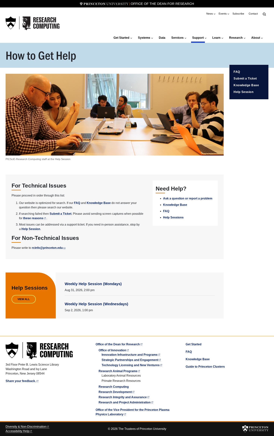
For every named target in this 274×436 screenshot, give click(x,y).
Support (198, 37)
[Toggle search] (264, 14)
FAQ (77, 202)
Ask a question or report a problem (187, 198)
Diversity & (26, 426)
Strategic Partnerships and (130, 360)
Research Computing (114, 386)
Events (223, 13)
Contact (253, 13)
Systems (144, 37)
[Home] (32, 23)
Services (177, 37)
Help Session (30, 229)
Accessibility (17, 431)
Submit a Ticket (60, 213)
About (255, 37)
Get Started (121, 37)
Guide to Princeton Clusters (205, 366)
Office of (112, 350)
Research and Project (125, 402)
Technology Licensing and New (131, 365)
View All (24, 299)
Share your (21, 381)
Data (162, 37)
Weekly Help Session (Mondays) (93, 284)
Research (236, 37)
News (209, 13)
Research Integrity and (123, 397)
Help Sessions (173, 217)
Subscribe (238, 13)
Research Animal (118, 371)
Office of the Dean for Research (162, 3)
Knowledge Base (99, 202)
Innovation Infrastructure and (130, 354)
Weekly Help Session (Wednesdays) (96, 304)
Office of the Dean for (118, 344)
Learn (216, 37)
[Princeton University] (104, 3)
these (33, 218)
